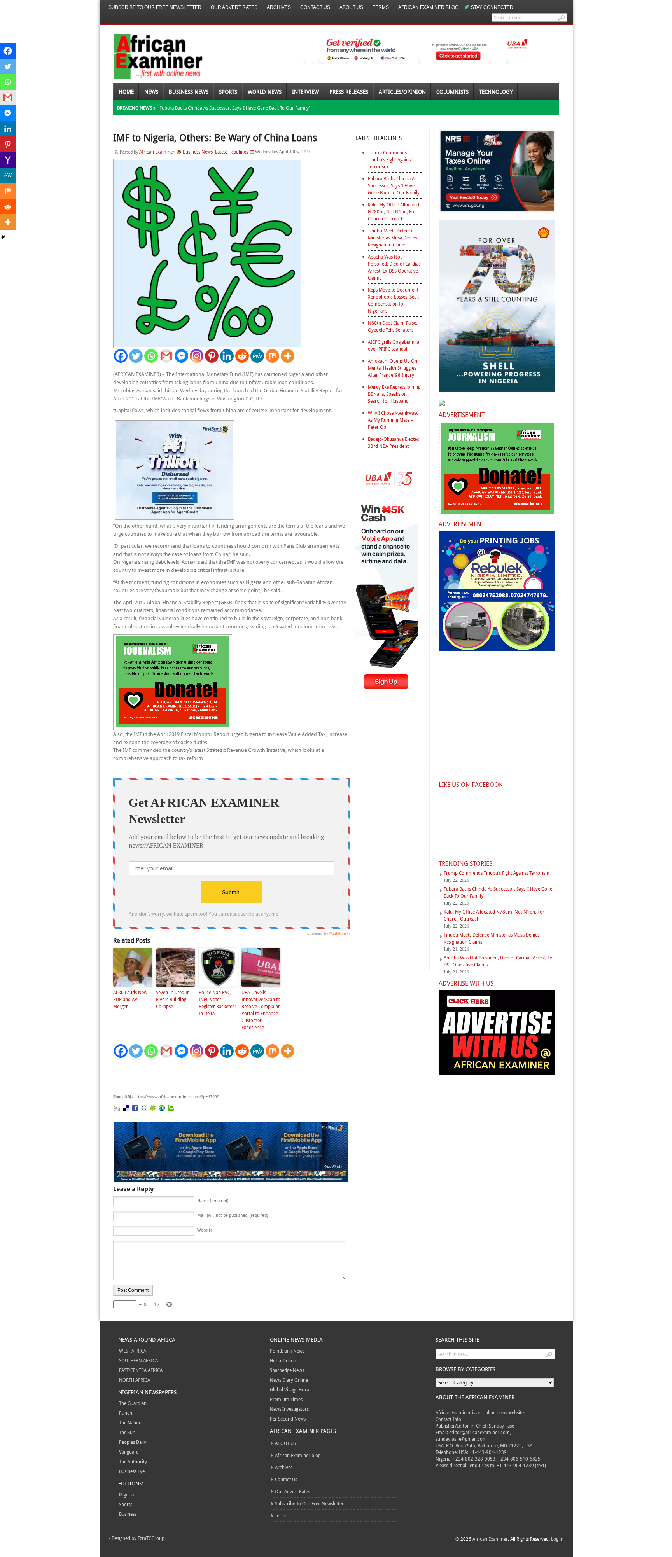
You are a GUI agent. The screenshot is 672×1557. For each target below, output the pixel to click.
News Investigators (289, 1409)
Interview (305, 91)
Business (127, 1514)
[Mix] (272, 356)
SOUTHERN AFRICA (138, 1360)
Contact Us (315, 7)
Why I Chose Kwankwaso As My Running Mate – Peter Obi (393, 420)
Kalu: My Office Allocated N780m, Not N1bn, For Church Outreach (393, 211)
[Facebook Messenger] (181, 356)
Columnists (452, 91)
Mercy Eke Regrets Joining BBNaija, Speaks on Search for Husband (394, 394)
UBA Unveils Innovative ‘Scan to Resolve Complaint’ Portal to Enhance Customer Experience (261, 1009)
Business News (188, 91)
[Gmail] (166, 356)
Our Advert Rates (234, 7)
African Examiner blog (428, 7)
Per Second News (288, 1418)
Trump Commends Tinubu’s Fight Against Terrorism (390, 159)
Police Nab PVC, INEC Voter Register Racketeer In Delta (217, 1002)
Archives (279, 7)
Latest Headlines (231, 152)
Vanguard (129, 1452)
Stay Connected (492, 7)
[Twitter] (136, 356)
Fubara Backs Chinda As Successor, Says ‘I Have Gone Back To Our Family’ (234, 108)
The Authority (133, 1461)
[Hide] (3, 237)
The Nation (130, 1422)
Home (126, 91)
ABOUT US (351, 7)
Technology (496, 91)
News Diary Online (289, 1380)
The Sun (127, 1432)
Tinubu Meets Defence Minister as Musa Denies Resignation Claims (392, 237)
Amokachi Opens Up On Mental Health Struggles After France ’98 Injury (392, 368)
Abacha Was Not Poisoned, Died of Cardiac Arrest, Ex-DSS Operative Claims (394, 267)
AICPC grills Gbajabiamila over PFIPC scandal (393, 345)
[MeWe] (257, 356)
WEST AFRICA (132, 1350)
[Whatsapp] (151, 356)
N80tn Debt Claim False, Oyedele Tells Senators (392, 326)
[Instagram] (196, 356)
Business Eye (132, 1471)
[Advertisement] (229, 1076)
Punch (125, 1413)
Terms (381, 7)
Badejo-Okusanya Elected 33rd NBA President (394, 442)
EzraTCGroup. (152, 1538)
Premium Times (286, 1399)
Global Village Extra (289, 1389)
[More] (287, 356)
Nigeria (126, 1494)
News (151, 91)
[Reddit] (242, 356)
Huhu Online (283, 1360)
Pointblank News (287, 1350)
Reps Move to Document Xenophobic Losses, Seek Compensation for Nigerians (393, 300)
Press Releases (348, 91)
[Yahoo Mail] (8, 160)
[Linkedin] (227, 356)
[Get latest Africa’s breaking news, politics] (149, 55)
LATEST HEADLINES (378, 138)
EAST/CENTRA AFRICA (141, 1370)
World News (265, 91)
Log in (557, 1539)
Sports (228, 91)
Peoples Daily (132, 1442)
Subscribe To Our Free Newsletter (154, 7)
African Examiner (157, 152)
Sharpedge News (287, 1370)
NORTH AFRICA (134, 1380)
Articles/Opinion (402, 91)
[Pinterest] (212, 356)
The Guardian (133, 1403)
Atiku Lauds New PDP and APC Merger (130, 999)
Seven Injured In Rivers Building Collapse (173, 999)
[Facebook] (121, 356)
